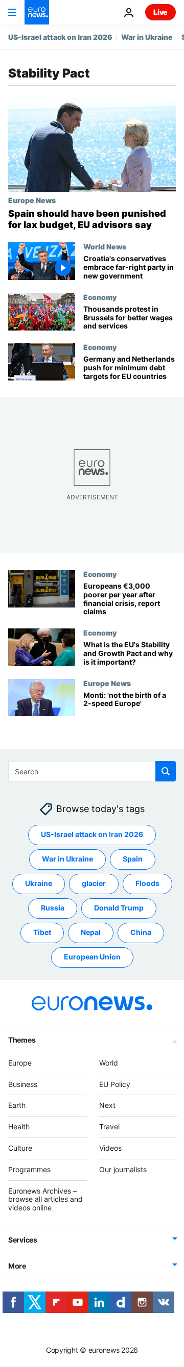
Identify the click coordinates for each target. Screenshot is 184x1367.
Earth (17, 1105)
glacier (94, 883)
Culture (20, 1148)
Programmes (29, 1169)
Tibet (42, 932)
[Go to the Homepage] (37, 12)
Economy (100, 297)
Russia (52, 907)
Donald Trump (119, 907)
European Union (92, 956)
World (108, 1062)
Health (19, 1126)
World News (104, 246)
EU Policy (114, 1084)
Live (160, 12)
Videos (110, 1148)
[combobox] (92, 771)
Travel (109, 1126)
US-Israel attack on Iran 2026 (60, 37)
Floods (147, 883)
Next (107, 1105)
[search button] (165, 771)
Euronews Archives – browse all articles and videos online (45, 1199)
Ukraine (38, 883)
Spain (133, 858)
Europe (20, 1062)
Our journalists (123, 1169)
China (140, 932)
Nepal (91, 932)
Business (22, 1084)
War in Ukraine (147, 37)
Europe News (32, 200)
